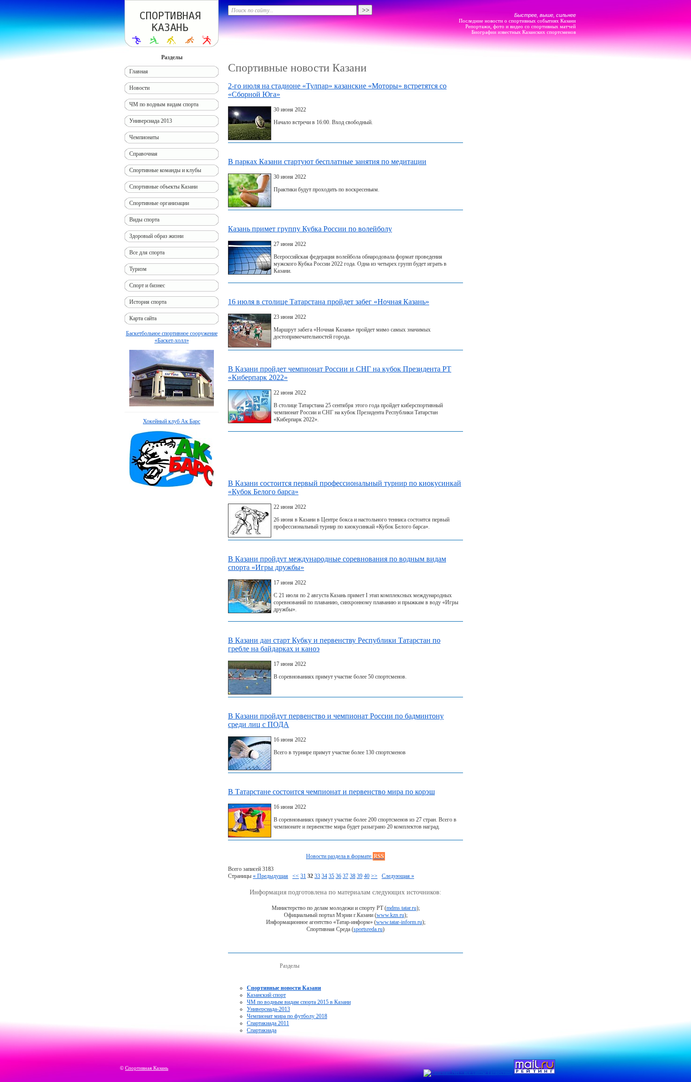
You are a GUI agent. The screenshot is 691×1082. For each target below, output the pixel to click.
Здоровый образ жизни (156, 236)
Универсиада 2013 (150, 121)
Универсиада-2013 (268, 1009)
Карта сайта (143, 318)
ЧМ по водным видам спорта (163, 104)
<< (295, 876)
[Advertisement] (345, 457)
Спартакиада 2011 (268, 1023)
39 (359, 876)
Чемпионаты (144, 137)
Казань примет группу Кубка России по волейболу (310, 229)
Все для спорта (147, 252)
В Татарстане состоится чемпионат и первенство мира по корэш (331, 792)
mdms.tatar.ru (401, 908)
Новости (139, 88)
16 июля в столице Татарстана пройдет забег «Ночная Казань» (328, 302)
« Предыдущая (270, 876)
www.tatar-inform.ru (399, 922)
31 (303, 876)
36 (338, 876)
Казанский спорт (266, 995)
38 (352, 876)
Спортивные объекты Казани (163, 186)
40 (366, 876)
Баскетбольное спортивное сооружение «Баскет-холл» (172, 337)
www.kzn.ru (390, 915)
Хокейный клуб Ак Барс (171, 421)
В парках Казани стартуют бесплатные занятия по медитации (327, 162)
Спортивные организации (159, 203)
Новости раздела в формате (345, 856)
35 (331, 876)
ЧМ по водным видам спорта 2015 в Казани (299, 1002)
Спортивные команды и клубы (165, 170)
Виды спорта (144, 219)
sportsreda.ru (368, 929)
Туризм (138, 269)
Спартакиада (261, 1030)
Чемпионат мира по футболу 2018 (287, 1016)
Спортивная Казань (146, 1068)
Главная (138, 71)
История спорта (147, 302)
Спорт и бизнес (147, 285)
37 (345, 876)
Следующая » (398, 876)
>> (374, 876)
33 (317, 876)
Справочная (143, 153)
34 (324, 876)
